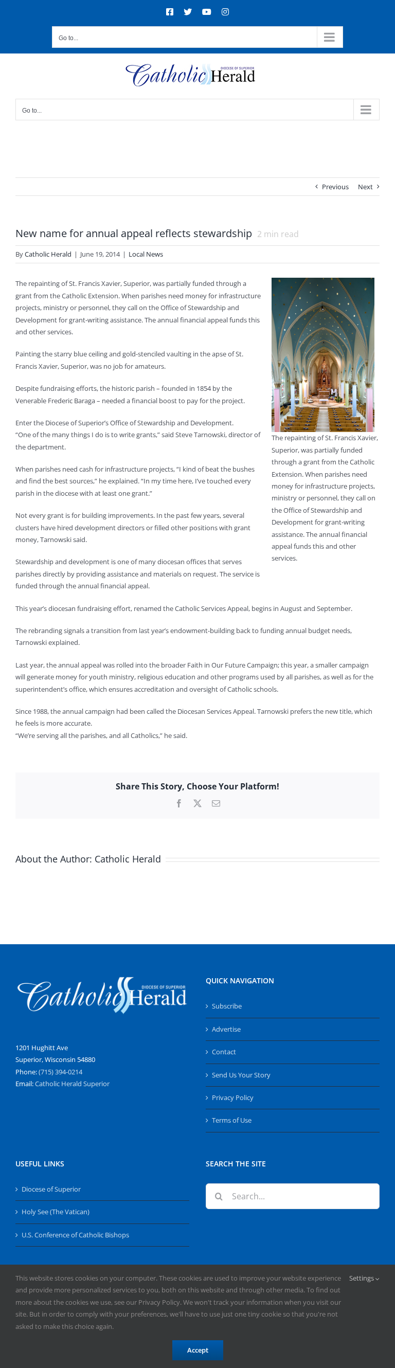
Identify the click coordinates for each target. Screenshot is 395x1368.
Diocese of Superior (51, 1189)
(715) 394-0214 (60, 1071)
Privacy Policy (233, 1097)
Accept (197, 1350)
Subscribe (227, 1006)
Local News (146, 254)
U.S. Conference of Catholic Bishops (75, 1234)
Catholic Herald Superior (72, 1083)
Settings (362, 1278)
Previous (335, 186)
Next (365, 186)
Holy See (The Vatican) (55, 1211)
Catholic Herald (48, 254)
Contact (224, 1051)
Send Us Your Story (241, 1074)
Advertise (226, 1029)
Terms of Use (232, 1120)
